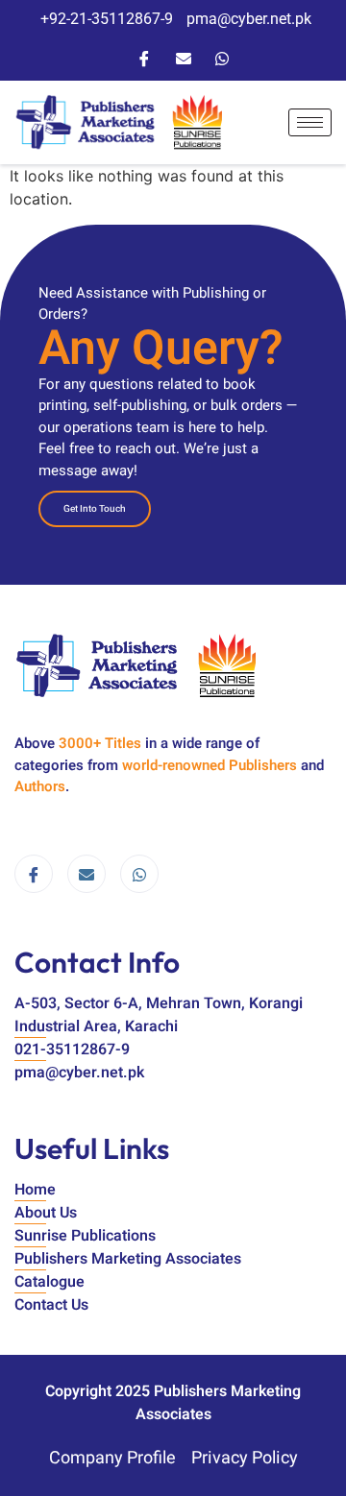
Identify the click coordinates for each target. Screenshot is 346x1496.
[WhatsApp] (222, 56)
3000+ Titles (100, 743)
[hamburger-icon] (310, 122)
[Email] (183, 56)
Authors (39, 786)
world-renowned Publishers (209, 765)
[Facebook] (144, 56)
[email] (86, 874)
